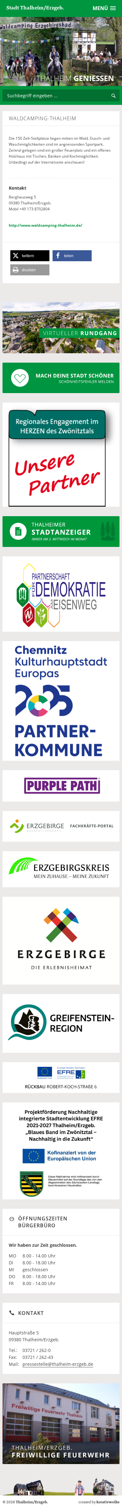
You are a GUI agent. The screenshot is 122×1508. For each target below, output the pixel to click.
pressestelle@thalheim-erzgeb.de (58, 1364)
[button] (29, 255)
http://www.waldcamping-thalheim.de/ (45, 225)
